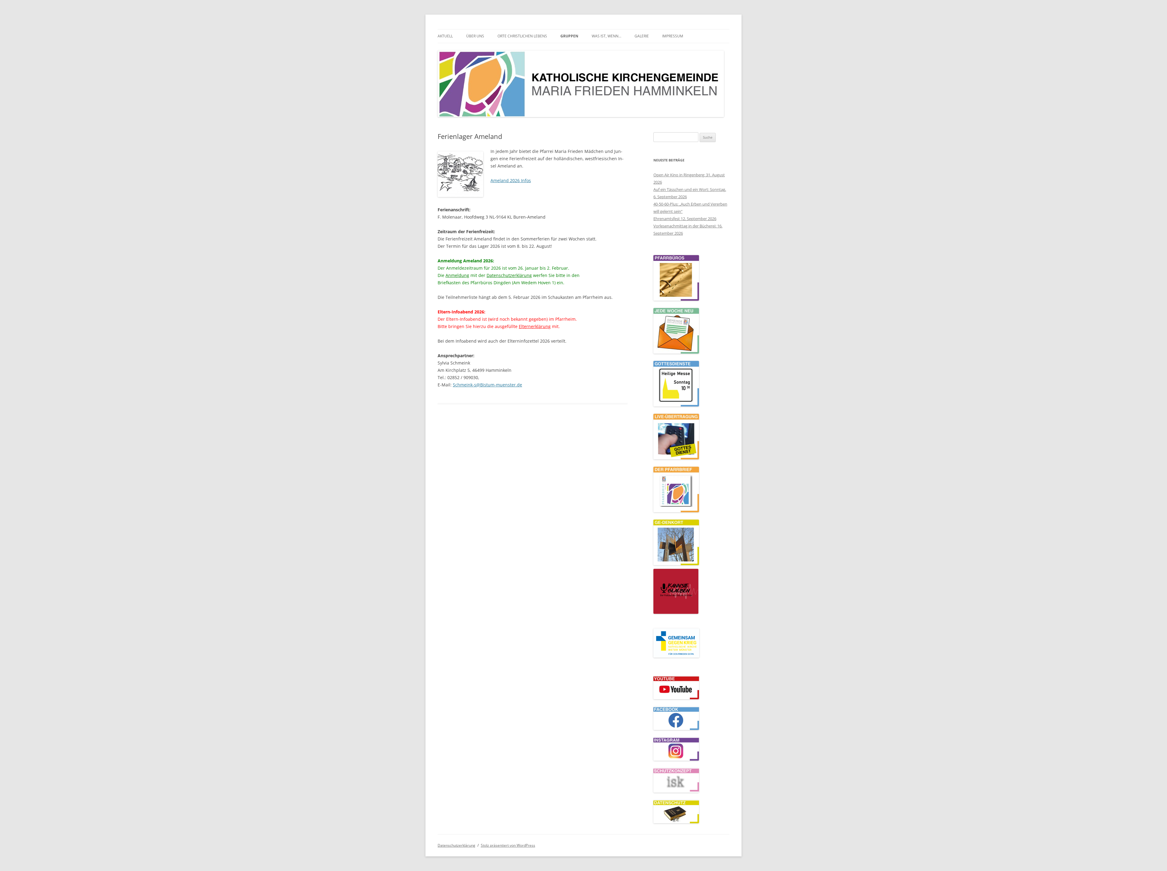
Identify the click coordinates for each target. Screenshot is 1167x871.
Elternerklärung (535, 326)
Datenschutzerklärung (509, 275)
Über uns (475, 36)
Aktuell (445, 36)
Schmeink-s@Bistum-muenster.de (487, 385)
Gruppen (569, 36)
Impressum (672, 36)
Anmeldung (457, 275)
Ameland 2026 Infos (511, 180)
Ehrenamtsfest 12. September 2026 (684, 218)
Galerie (642, 36)
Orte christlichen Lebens (522, 36)
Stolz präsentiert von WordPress (508, 845)
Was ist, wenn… (606, 36)
